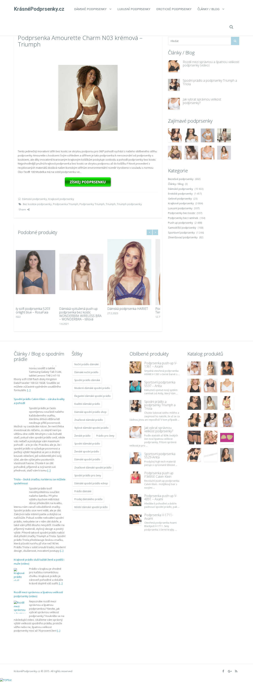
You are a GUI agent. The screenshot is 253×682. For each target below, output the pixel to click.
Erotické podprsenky (174, 9)
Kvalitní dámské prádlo (87, 404)
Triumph (111, 204)
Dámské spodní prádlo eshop (91, 483)
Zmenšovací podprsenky (183, 237)
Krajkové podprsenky (61, 199)
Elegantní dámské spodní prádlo (92, 396)
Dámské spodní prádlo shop (90, 412)
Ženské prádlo (82, 435)
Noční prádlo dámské (86, 364)
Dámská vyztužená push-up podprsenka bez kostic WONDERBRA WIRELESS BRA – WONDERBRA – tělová (39, 313)
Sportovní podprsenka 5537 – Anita (159, 384)
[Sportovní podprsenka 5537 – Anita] (135, 387)
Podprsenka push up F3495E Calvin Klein (158, 475)
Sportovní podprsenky (181, 232)
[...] (49, 439)
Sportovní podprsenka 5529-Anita (159, 456)
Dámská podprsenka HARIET (86, 308)
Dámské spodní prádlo (87, 459)
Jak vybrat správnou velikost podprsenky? (202, 101)
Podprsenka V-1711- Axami (158, 517)
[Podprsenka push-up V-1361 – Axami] (135, 367)
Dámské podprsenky (90, 9)
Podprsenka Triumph (65, 204)
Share (22, 209)
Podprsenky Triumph (92, 204)
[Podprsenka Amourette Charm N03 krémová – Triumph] (88, 97)
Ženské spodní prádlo (86, 451)
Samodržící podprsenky (182, 227)
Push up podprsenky (180, 222)
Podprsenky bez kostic (181, 213)
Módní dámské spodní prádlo (91, 507)
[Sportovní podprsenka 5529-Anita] (135, 458)
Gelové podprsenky (180, 198)
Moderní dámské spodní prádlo (92, 388)
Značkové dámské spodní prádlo (92, 467)
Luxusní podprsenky (133, 9)
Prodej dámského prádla (88, 499)
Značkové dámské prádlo (88, 420)
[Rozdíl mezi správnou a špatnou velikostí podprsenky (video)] (174, 66)
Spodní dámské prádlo (87, 443)
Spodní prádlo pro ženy (87, 475)
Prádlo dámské (82, 491)
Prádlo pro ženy (105, 435)
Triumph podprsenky (129, 204)
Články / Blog (208, 9)
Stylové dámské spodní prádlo (91, 427)
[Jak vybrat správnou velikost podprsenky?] (174, 104)
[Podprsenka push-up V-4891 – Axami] (135, 500)
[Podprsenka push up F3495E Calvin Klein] (135, 477)
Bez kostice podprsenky (37, 204)
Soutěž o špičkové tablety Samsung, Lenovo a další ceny (35, 610)
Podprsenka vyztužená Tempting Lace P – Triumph (133, 310)
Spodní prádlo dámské (87, 380)
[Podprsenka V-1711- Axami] (135, 519)
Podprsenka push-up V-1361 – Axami (160, 365)
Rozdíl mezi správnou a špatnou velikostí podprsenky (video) (211, 64)
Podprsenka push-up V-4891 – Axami (160, 497)
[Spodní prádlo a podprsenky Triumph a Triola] (174, 85)
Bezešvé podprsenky (181, 179)
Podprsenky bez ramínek (183, 218)
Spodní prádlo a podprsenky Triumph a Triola (210, 82)
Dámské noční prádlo (86, 372)
